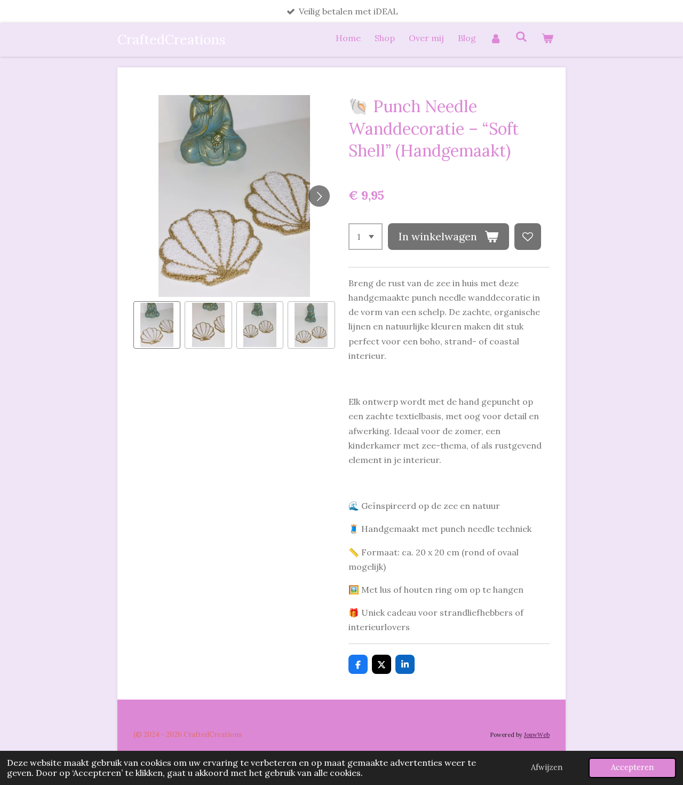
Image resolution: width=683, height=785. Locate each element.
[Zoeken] (521, 36)
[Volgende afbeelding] (319, 196)
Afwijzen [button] (546, 767)
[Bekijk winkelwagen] (547, 38)
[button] (156, 324)
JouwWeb (537, 735)
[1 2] (365, 236)
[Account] (496, 38)
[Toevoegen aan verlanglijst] (527, 236)
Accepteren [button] (632, 767)
